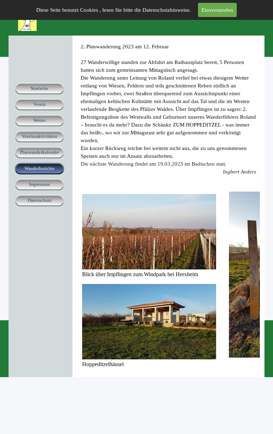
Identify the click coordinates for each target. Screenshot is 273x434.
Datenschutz (40, 200)
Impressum (39, 184)
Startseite (39, 88)
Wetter (39, 120)
